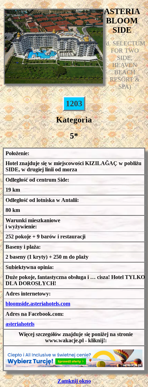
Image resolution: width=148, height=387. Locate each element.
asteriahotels (20, 324)
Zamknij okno (74, 381)
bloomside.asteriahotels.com (38, 304)
